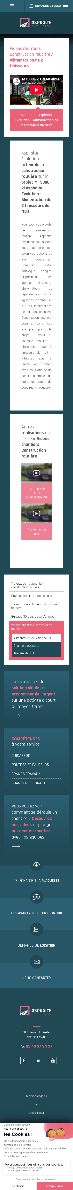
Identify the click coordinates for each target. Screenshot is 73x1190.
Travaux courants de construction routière (34, 606)
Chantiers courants (26, 646)
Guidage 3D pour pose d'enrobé (33, 616)
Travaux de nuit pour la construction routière (26, 585)
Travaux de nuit (24, 653)
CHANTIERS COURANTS (30, 783)
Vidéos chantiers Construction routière (31, 627)
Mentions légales (36, 1096)
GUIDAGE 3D (21, 755)
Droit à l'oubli (36, 1112)
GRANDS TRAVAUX (26, 773)
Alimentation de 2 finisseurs (32, 638)
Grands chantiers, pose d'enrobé (33, 596)
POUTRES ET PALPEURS (30, 764)
